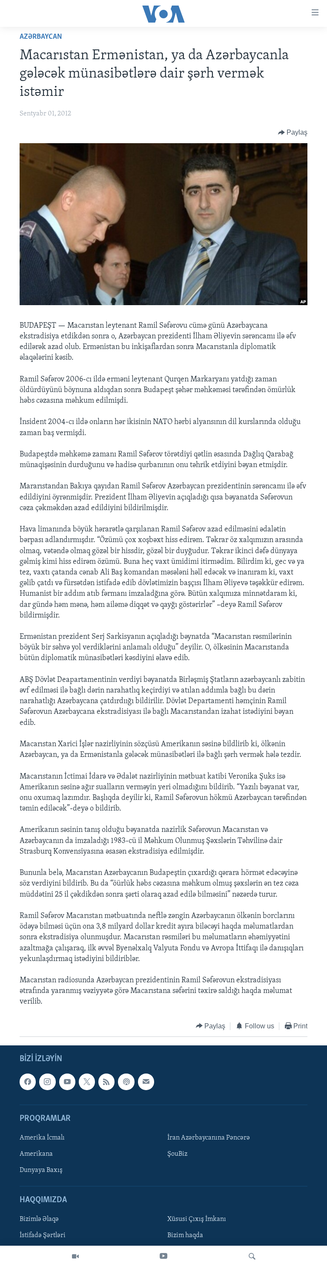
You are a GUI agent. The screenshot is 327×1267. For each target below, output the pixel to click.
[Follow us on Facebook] (28, 1082)
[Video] (75, 1256)
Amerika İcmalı (42, 1137)
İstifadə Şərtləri (43, 1235)
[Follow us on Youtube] (67, 1082)
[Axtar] (252, 1256)
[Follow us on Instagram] (47, 1082)
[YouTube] (163, 1256)
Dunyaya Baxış (41, 1170)
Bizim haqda (185, 1235)
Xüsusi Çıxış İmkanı (196, 1219)
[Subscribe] (146, 1082)
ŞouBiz (177, 1154)
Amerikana (36, 1154)
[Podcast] (126, 1082)
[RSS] (106, 1082)
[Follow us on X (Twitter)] (87, 1082)
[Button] (293, 132)
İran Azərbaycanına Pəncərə (208, 1137)
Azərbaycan (41, 37)
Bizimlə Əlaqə (39, 1219)
